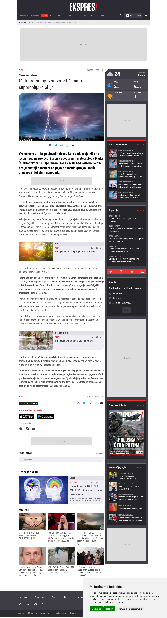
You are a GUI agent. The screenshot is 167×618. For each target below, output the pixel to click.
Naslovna (24, 15)
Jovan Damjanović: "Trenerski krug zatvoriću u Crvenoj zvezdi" (126, 229)
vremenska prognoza (28, 403)
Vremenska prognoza (126, 74)
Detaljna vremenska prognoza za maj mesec (61, 251)
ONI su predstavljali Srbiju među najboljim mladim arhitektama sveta (126, 184)
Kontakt (73, 613)
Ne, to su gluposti (119, 298)
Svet (69, 15)
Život (102, 15)
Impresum (44, 613)
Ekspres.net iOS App (26, 416)
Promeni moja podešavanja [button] (130, 609)
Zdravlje (93, 15)
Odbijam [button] (109, 609)
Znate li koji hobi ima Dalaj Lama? (126, 507)
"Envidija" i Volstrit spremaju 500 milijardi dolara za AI (126, 219)
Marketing (32, 613)
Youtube (33, 429)
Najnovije (35, 15)
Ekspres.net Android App (45, 416)
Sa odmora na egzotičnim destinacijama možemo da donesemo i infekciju (126, 259)
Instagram (27, 429)
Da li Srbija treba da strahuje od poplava (61, 340)
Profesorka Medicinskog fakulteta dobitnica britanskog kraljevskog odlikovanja (126, 153)
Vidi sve (139, 145)
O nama (22, 613)
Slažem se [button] (96, 609)
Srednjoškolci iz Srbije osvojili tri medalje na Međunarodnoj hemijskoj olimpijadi (126, 195)
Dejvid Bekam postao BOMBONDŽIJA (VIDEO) (126, 476)
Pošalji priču (135, 15)
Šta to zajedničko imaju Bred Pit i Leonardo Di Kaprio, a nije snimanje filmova (126, 497)
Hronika (61, 15)
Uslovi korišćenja (60, 613)
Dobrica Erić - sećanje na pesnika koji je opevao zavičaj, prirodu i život (126, 239)
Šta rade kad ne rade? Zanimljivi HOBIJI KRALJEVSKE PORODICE (126, 518)
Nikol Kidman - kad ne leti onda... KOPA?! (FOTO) (126, 486)
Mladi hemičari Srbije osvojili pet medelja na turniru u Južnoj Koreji (126, 163)
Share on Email (73, 145)
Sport (85, 15)
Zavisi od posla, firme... (122, 303)
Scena (77, 15)
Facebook (21, 429)
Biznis (52, 15)
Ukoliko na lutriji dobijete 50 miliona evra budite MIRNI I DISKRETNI (126, 249)
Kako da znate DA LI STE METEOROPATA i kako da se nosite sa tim (61, 490)
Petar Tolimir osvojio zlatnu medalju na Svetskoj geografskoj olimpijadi (126, 174)
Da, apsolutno (118, 293)
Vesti (44, 15)
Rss (142, 271)
